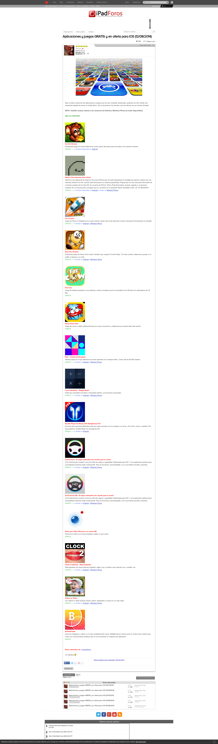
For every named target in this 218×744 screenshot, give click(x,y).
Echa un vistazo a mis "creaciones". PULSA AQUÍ (109, 710)
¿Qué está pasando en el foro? (54, 6)
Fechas (92, 6)
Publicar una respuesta (130, 728)
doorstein (94, 55)
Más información (141, 742)
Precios (78, 6)
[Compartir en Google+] (96, 712)
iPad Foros (109, 14)
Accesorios (85, 6)
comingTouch (102, 699)
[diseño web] (166, 6)
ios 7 (93, 724)
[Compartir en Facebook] (83, 712)
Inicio (54, 2)
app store (88, 738)
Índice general (84, 32)
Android (110, 160)
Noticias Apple (96, 32)
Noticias (107, 32)
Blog (61, 2)
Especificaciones (70, 6)
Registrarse (143, 2)
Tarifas (98, 6)
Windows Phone (128, 209)
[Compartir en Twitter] (90, 712)
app (93, 738)
